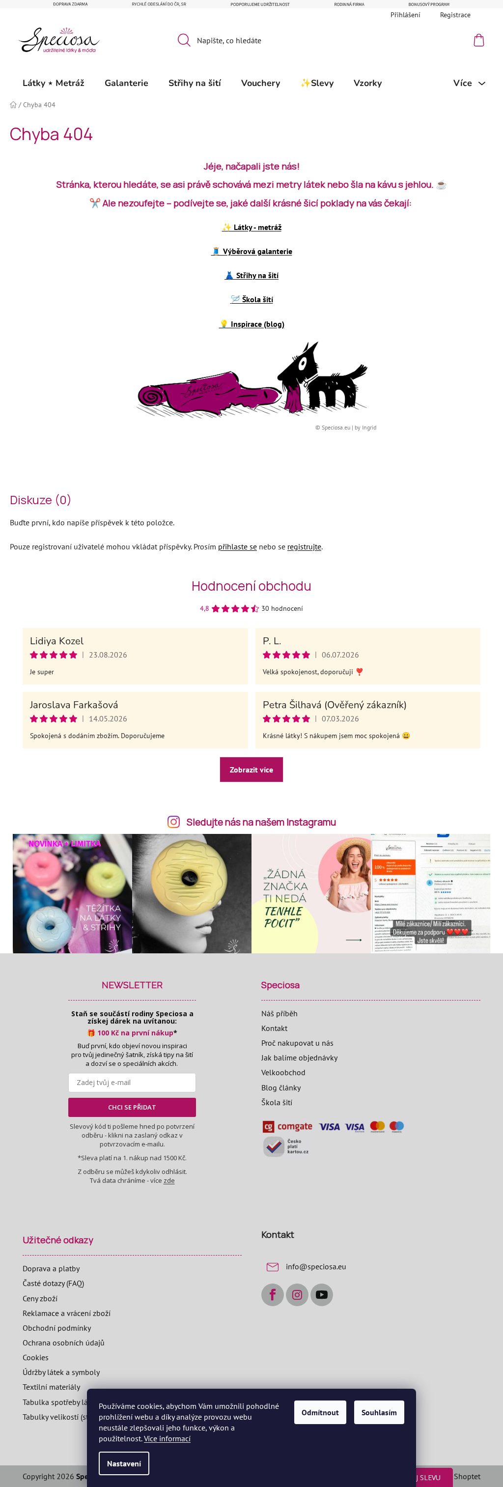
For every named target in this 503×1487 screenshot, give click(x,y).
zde (169, 1180)
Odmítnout (320, 1412)
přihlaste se (237, 546)
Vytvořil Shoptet (453, 1476)
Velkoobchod (283, 1072)
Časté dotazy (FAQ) (53, 1283)
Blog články (281, 1087)
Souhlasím (379, 1412)
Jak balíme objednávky (299, 1057)
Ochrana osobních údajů (64, 1342)
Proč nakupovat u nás (297, 1043)
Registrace (455, 14)
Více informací (167, 1438)
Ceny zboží (40, 1298)
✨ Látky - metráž (251, 227)
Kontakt (274, 1028)
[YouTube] (321, 1295)
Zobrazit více (251, 769)
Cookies (36, 1357)
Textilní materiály (51, 1387)
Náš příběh (279, 1013)
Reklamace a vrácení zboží (67, 1313)
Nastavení (124, 1463)
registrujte (304, 546)
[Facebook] (272, 1295)
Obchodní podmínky (57, 1328)
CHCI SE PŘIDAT (132, 1107)
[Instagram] (297, 1295)
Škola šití (276, 1102)
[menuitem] (53, 83)
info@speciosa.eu (316, 1266)
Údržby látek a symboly (61, 1372)
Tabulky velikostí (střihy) (63, 1417)
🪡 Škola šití (251, 299)
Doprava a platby (51, 1268)
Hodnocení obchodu (251, 586)
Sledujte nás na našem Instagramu (261, 822)
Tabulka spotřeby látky (60, 1402)
